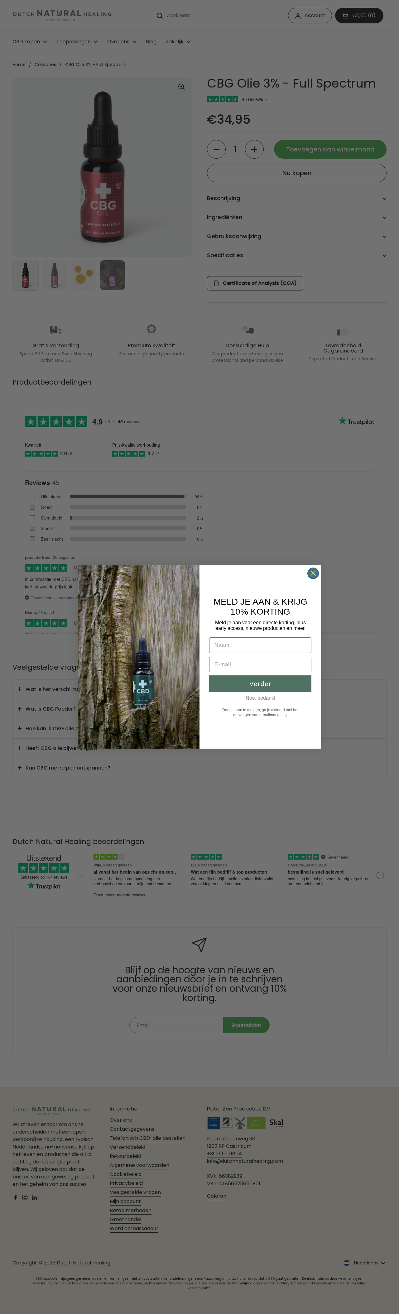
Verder (260, 683)
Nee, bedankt (260, 698)
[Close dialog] (313, 573)
